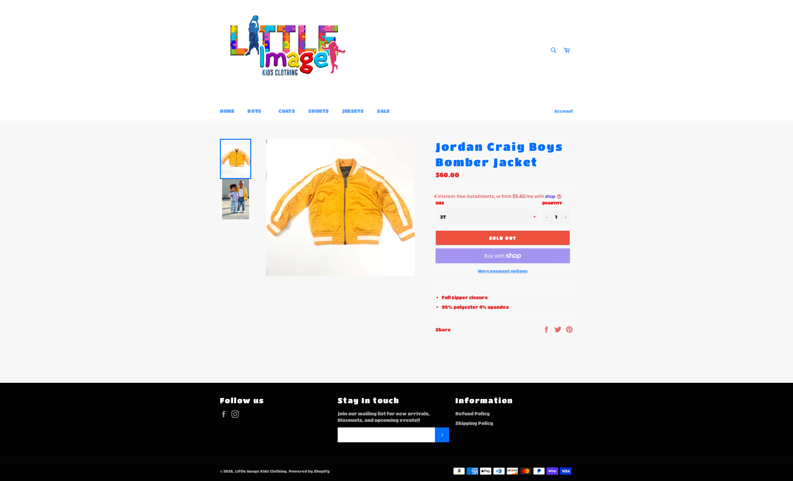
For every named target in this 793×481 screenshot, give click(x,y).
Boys (255, 111)
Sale (383, 111)
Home (227, 111)
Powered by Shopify (309, 471)
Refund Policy (472, 413)
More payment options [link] (503, 271)
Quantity (552, 203)
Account (563, 110)
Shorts (318, 111)
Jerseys (353, 111)
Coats (286, 111)
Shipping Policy (474, 423)
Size (440, 203)
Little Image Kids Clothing (261, 471)
